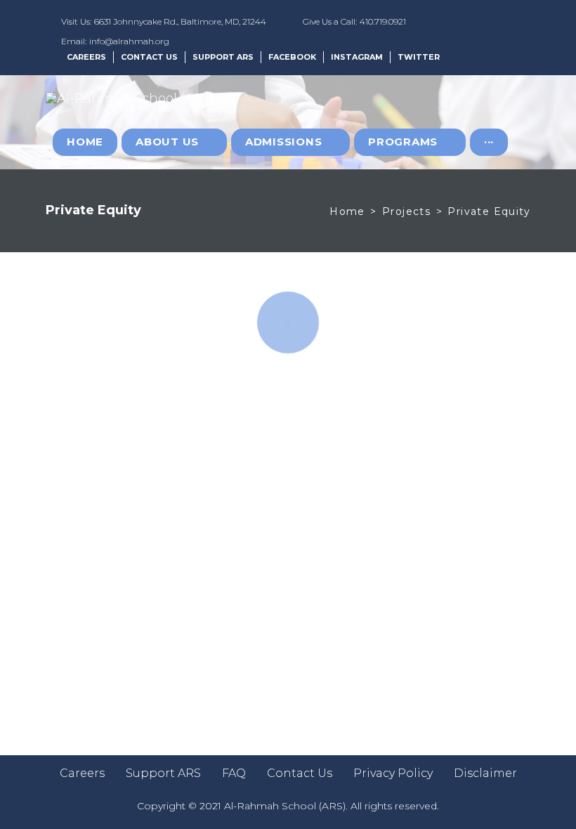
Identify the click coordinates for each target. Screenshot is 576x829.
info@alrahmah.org (129, 41)
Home (347, 211)
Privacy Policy (393, 773)
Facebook (292, 57)
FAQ (234, 773)
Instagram (357, 57)
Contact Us (149, 57)
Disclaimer (485, 773)
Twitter (419, 57)
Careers (86, 57)
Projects (406, 211)
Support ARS (223, 57)
